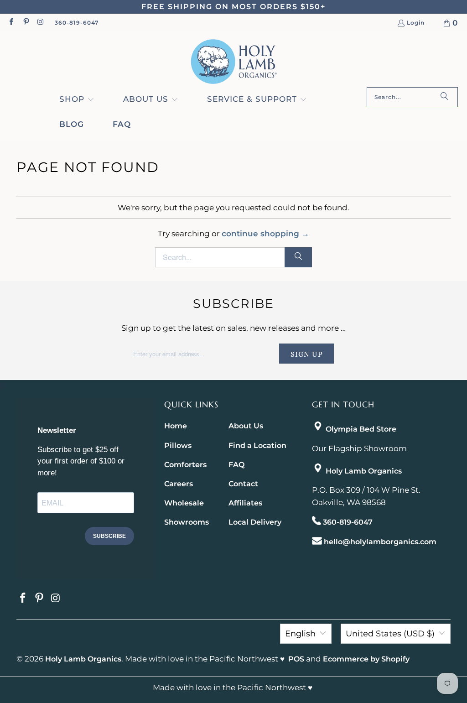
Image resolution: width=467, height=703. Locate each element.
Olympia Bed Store (361, 429)
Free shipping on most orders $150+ (233, 6)
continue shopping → (265, 233)
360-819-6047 (77, 22)
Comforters (185, 464)
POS (296, 659)
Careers (178, 483)
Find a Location (257, 445)
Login (416, 23)
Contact (243, 483)
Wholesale (184, 503)
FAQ (236, 464)
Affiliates (245, 503)
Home (175, 426)
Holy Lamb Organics (364, 471)
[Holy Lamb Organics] (233, 61)
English (300, 634)
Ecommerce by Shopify (366, 659)
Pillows (178, 445)
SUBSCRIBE (109, 536)
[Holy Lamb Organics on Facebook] (11, 22)
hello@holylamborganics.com (380, 541)
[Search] (444, 97)
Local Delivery (254, 522)
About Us (245, 426)
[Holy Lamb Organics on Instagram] (40, 22)
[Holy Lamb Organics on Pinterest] (25, 22)
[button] (76, 100)
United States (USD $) (390, 634)
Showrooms (186, 522)
